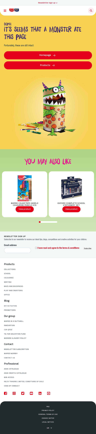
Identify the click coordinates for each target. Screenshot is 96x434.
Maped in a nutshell (14, 321)
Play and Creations (13, 291)
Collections (10, 269)
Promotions (10, 310)
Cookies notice (48, 418)
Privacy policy (48, 410)
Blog (6, 301)
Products (45, 65)
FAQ (48, 406)
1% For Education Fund (15, 334)
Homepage (45, 55)
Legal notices (48, 422)
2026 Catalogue (11, 369)
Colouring (9, 278)
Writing (8, 282)
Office (7, 295)
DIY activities (10, 306)
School (7, 274)
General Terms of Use (48, 414)
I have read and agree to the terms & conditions (58, 248)
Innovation (9, 325)
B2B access (9, 377)
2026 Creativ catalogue (15, 373)
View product (25, 209)
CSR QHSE (8, 330)
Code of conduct (12, 386)
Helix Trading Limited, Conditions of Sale (24, 382)
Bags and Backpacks (13, 286)
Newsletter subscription (16, 349)
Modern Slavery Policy (15, 338)
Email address (10, 245)
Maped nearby (11, 354)
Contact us (9, 358)
